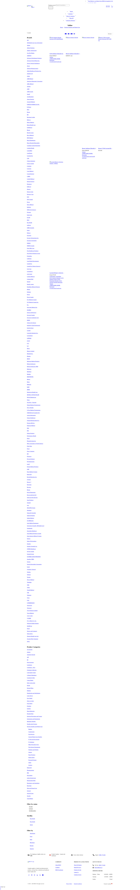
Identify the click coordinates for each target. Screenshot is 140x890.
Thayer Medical (30, 579)
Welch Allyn (30, 633)
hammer (29, 708)
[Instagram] (34, 875)
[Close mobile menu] (0, 889)
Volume (51, 57)
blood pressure (30, 662)
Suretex (28, 561)
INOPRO (29, 310)
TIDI (28, 585)
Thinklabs (29, 582)
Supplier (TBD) (30, 559)
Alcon (28, 66)
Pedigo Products (30, 433)
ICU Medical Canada (32, 299)
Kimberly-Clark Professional (33, 325)
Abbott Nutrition (30, 47)
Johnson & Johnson (31, 322)
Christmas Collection (31, 670)
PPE (28, 772)
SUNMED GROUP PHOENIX (34, 556)
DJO (28, 197)
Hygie (28, 294)
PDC (28, 428)
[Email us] (31, 875)
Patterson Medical (31, 425)
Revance (29, 487)
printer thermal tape (31, 778)
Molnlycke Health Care (32, 392)
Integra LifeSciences (31, 312)
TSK (28, 592)
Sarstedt (29, 502)
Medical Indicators (31, 363)
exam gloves (30, 695)
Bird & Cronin (30, 132)
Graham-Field (30, 279)
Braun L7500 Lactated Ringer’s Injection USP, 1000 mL (105, 148)
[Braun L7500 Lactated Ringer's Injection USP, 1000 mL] (105, 91)
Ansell (28, 94)
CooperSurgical (30, 173)
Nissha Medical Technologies (33, 405)
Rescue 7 (29, 482)
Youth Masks (30, 798)
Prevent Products (31, 459)
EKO (28, 220)
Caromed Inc (30, 155)
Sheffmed (29, 510)
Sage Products (30, 500)
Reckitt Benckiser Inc (32, 477)
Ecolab (28, 217)
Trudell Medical (30, 590)
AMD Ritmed (30, 78)
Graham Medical (31, 276)
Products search (52, 5)
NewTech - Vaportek (31, 402)
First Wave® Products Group (33, 253)
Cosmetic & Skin (31, 677)
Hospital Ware (30, 713)
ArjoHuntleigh (30, 96)
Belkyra (29, 119)
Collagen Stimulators (31, 675)
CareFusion (29, 153)
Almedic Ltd (30, 73)
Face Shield (29, 698)
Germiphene (30, 271)
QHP (28, 469)
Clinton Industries (31, 161)
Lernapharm (30, 335)
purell (28, 464)
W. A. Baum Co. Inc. (31, 620)
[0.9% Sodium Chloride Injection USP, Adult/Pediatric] (57, 44)
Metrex (28, 379)
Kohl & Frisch (30, 328)
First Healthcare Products (32, 250)
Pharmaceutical (30, 770)
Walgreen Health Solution (33, 623)
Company (70, 13)
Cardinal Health (30, 148)
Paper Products (31, 754)
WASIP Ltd (29, 626)
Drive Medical (30, 204)
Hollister (29, 292)
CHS (28, 158)
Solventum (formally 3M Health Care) (35, 525)
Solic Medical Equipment (32, 523)
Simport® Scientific (31, 513)
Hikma (28, 289)
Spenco (28, 538)
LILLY (28, 340)
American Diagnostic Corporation (34, 81)
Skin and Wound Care (32, 788)
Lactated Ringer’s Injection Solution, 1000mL (57, 273)
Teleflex (29, 572)
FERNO (29, 243)
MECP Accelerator (59, 870)
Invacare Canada (31, 315)
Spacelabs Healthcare (32, 531)
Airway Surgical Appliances (33, 63)
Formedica (29, 256)
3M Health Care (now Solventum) (34, 42)
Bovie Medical (30, 135)
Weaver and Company (32, 631)
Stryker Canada (30, 551)
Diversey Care (30, 194)
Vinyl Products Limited (32, 610)
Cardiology (29, 665)
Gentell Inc (29, 263)
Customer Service (77, 874)
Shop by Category (70, 16)
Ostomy (30, 752)
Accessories (29, 649)
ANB (28, 89)
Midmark (29, 384)
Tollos (28, 587)
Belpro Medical (30, 122)
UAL (28, 600)
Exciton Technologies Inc (33, 238)
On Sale (31, 806)
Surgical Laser (30, 793)
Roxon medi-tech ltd (31, 495)
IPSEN (28, 320)
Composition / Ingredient (55, 276)
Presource (29, 456)
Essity (28, 230)
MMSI (28, 389)
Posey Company (30, 451)
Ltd (28, 346)
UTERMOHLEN (30, 602)
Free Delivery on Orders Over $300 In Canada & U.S (100, 1)
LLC (28, 343)
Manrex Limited (30, 351)
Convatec (29, 168)
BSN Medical (30, 137)
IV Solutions (31, 742)
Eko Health (29, 222)
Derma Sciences (30, 181)
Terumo (28, 577)
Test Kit (28, 796)
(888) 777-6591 (102, 855)
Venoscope (29, 605)
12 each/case (52, 61)
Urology (30, 765)
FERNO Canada (30, 245)
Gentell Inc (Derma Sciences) (33, 266)
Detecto (28, 189)
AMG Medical (30, 83)
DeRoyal (29, 186)
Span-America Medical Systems (34, 536)
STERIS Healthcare (31, 549)
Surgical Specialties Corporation (34, 564)
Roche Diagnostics (31, 492)
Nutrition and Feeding (33, 749)
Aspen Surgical (30, 99)
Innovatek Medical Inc (32, 307)
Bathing (30, 729)
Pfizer (28, 438)
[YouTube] (43, 875)
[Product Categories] (107, 7)
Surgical (29, 790)
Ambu (28, 76)
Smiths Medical (30, 518)
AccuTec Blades (30, 53)
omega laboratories (31, 415)
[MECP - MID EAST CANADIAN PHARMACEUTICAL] (30, 6)
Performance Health (31, 435)
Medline (29, 374)
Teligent (29, 574)
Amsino (29, 86)
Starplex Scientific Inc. (32, 546)
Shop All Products (78, 865)
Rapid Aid (29, 474)
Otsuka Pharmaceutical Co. (33, 420)
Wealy (28, 628)
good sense (29, 274)
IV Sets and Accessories (33, 739)
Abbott (28, 45)
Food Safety (29, 703)
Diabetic (29, 690)
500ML (54, 58)
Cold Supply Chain (31, 672)
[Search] (50, 7)
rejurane (29, 479)
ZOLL (28, 641)
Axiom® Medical (31, 101)
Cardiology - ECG (31, 667)
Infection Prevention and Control (34, 716)
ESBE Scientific (30, 227)
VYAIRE (29, 618)
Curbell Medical (30, 179)
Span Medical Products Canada (34, 533)
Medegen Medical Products (33, 361)
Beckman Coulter (31, 117)
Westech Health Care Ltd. (33, 636)
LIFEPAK (29, 338)
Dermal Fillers (30, 688)
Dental (28, 685)
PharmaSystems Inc (31, 441)
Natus (28, 399)
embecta (29, 225)
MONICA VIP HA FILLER (33, 394)
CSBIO (28, 176)
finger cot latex (30, 701)
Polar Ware (29, 446)
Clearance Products (70, 20)
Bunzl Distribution (31, 140)
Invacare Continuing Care (33, 317)
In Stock (31, 808)
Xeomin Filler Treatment (32, 638)
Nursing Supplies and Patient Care (72, 27)
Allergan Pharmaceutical (32, 68)
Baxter (28, 112)
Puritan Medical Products (32, 466)
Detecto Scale (30, 191)
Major (28, 348)
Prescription (29, 775)
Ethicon (28, 233)
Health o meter (30, 284)
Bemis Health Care (31, 125)
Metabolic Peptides (31, 721)
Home (71, 11)
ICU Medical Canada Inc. (33, 302)
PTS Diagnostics (30, 461)
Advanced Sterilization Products (34, 58)
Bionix (28, 130)
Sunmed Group (30, 554)
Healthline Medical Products (33, 286)
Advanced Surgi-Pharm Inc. (33, 60)
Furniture (29, 706)
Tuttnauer (29, 595)
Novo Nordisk (30, 407)
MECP (28, 358)
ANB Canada (30, 91)
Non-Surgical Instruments (34, 747)
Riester (28, 489)
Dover (28, 202)
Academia (57, 867)
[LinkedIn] (37, 875)
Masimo (29, 356)
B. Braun (29, 107)
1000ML (58, 58)
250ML (51, 58)
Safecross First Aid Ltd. (32, 497)
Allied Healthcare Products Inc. (34, 71)
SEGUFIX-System (31, 507)
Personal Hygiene (32, 760)
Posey (28, 448)
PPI (28, 453)
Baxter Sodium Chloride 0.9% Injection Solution (89, 148)
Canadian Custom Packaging (33, 145)
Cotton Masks (30, 680)
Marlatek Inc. (30, 353)
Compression (31, 731)
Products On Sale (77, 870)
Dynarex (29, 212)
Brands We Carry (77, 867)
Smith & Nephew (31, 515)
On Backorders (32, 810)
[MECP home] (32, 864)
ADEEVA (29, 55)
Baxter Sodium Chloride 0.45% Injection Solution (73, 53)
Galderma (29, 258)
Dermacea (29, 184)
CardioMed (29, 150)
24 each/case (58, 61)
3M (28, 40)
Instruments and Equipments (33, 719)
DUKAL (29, 207)
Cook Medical (30, 171)
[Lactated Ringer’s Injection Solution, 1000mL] (57, 216)
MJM (28, 387)
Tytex (28, 597)
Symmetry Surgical (31, 569)
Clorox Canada (30, 163)
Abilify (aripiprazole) (32, 50)
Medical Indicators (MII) (32, 366)
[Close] (0, 886)
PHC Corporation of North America (35, 443)
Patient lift (29, 767)
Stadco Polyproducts (31, 541)
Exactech (29, 235)
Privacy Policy (69, 883)
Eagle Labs (29, 215)
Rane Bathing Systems (32, 471)
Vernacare (29, 608)
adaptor (28, 652)
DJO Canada (30, 199)
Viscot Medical (30, 613)
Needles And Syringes (32, 724)
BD (28, 114)
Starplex (29, 543)
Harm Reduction (30, 711)
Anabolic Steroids (31, 654)
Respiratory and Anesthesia (33, 783)
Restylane (29, 484)
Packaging (52, 60)
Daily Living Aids (31, 683)
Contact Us (76, 872)
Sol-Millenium (30, 520)
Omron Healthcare (31, 417)
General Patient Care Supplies (35, 736)
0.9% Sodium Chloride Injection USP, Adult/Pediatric (57, 53)
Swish (28, 566)
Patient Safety (31, 757)
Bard (28, 109)
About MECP (58, 865)
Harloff (28, 281)
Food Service (31, 734)
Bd (27, 659)
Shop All (71, 18)
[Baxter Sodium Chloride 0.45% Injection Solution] (73, 44)
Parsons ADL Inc (31, 423)
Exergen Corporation (32, 240)
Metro (28, 382)
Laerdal (28, 330)
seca (28, 505)
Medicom (29, 369)
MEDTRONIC (30, 376)
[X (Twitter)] (40, 875)
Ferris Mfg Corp (30, 248)
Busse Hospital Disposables (33, 143)
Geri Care (29, 269)
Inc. (28, 304)
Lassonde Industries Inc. (32, 333)
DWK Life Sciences (31, 209)
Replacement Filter (31, 780)
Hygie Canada (30, 297)
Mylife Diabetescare (31, 397)
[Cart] (112, 7)
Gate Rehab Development (33, 261)
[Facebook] (29, 875)
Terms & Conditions (78, 883)
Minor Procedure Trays (33, 744)
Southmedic (29, 528)
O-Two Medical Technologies (33, 410)
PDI (28, 430)
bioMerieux (29, 127)
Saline (29, 762)
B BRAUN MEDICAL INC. (33, 104)
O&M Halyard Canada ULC (33, 412)
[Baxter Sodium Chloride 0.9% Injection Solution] (89, 91)
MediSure (29, 371)
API (28, 657)
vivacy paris (30, 615)
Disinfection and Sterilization (33, 693)
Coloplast (29, 166)
